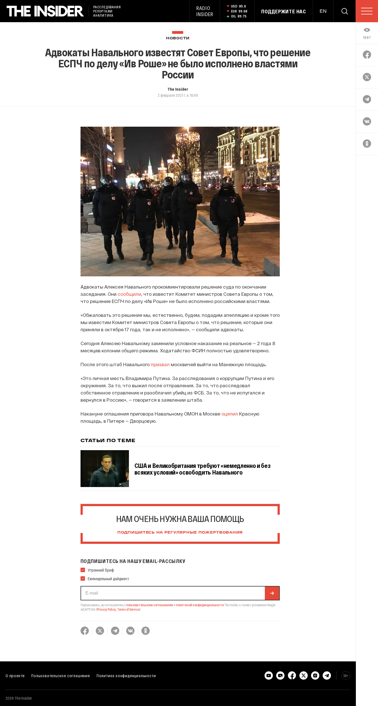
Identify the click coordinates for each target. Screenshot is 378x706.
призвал (160, 364)
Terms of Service (128, 609)
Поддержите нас (283, 11)
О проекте (15, 675)
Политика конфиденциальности (126, 675)
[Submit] (272, 593)
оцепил (229, 413)
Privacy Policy (106, 609)
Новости (178, 38)
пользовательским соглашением (149, 605)
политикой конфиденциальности (200, 605)
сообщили (129, 294)
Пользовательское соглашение (60, 675)
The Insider (177, 88)
